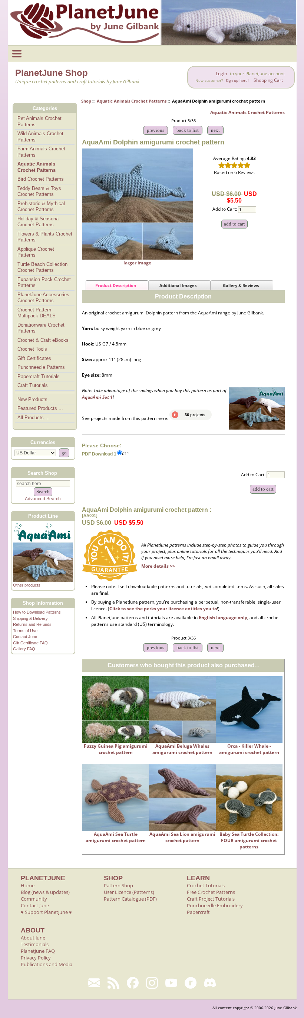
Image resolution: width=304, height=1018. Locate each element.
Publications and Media (46, 964)
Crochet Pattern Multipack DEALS (36, 313)
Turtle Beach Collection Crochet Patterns (42, 267)
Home (27, 885)
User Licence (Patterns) (129, 892)
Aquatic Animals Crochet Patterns (131, 101)
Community (34, 898)
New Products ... (35, 399)
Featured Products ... (40, 408)
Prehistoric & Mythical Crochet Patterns (41, 207)
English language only (223, 617)
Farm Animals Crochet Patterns (41, 152)
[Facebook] (133, 983)
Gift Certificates (34, 358)
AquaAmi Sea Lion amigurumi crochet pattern (182, 837)
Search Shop (42, 472)
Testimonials (35, 944)
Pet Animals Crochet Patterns (39, 121)
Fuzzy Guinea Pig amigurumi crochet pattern (116, 749)
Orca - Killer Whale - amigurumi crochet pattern (249, 749)
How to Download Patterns (37, 612)
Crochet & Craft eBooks (43, 340)
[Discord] (210, 983)
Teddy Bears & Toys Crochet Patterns (39, 191)
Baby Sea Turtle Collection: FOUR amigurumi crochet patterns (248, 840)
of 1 (125, 453)
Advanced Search (43, 498)
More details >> (158, 566)
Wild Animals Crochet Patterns (40, 137)
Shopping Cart (268, 80)
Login (221, 73)
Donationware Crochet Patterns (41, 328)
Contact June (25, 636)
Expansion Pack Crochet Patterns (44, 282)
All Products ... (33, 417)
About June (33, 937)
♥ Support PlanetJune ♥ (46, 912)
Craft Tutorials (32, 385)
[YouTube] (171, 983)
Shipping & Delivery (30, 618)
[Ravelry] (190, 983)
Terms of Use (25, 630)
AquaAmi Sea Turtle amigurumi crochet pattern (116, 837)
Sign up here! (237, 80)
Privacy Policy (36, 957)
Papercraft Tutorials (38, 376)
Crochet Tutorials (206, 885)
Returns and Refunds (32, 624)
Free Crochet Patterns (211, 892)
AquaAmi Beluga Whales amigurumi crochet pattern (182, 749)
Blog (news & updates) (45, 892)
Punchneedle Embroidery (215, 905)
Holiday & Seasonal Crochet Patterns (38, 222)
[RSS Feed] (113, 983)
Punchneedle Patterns (41, 367)
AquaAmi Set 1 (97, 397)
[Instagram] (152, 983)
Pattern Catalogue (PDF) (130, 898)
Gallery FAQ (24, 649)
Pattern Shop (118, 885)
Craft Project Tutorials (211, 898)
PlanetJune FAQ (38, 951)
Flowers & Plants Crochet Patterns (44, 237)
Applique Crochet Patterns (35, 252)
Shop (86, 101)
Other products (26, 585)
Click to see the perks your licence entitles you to (163, 608)
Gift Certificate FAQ (30, 643)
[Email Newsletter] (94, 983)
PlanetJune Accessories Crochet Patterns (43, 298)
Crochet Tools (32, 349)
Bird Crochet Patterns (40, 179)
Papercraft (198, 912)
